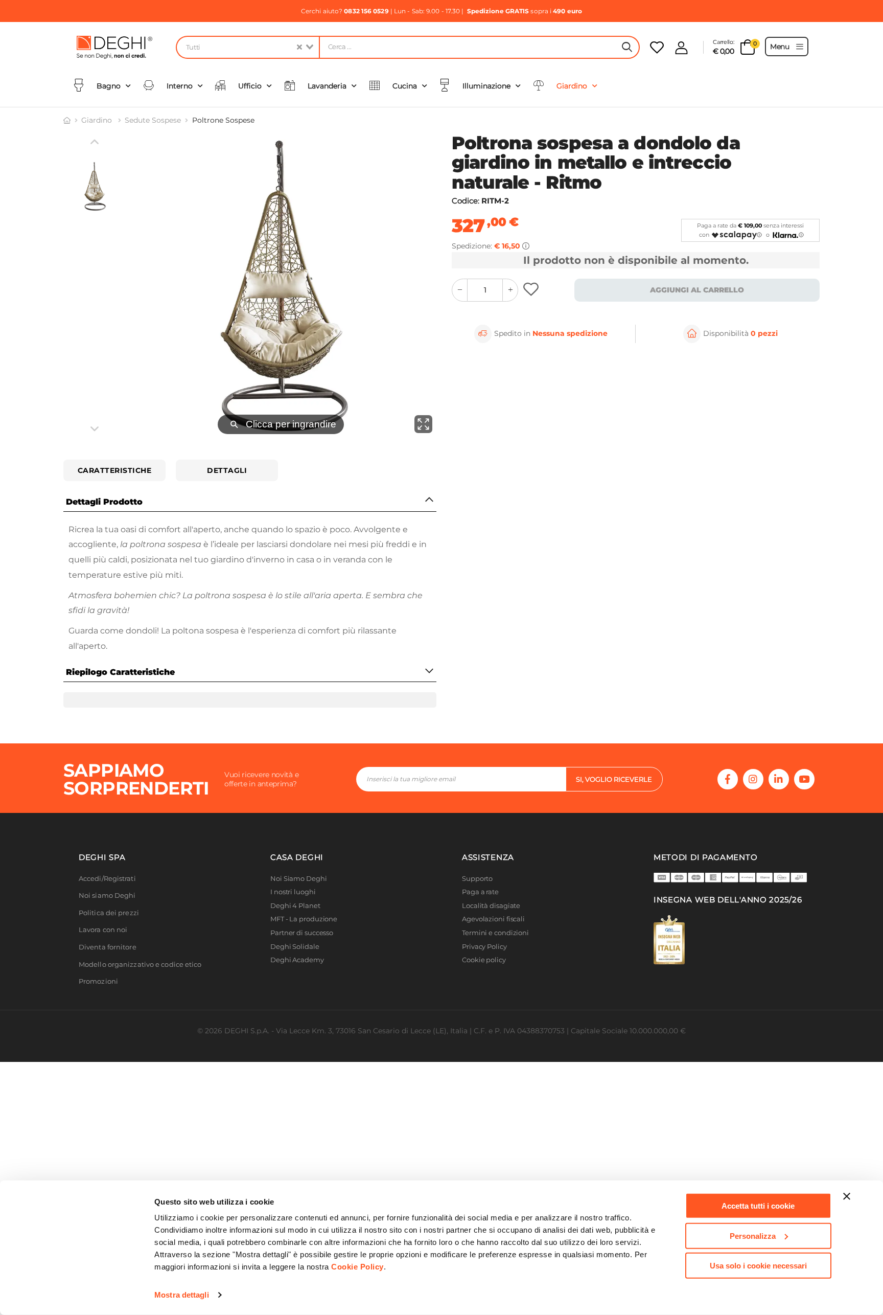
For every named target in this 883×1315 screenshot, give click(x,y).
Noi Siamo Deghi (298, 906)
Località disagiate (491, 933)
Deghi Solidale (294, 974)
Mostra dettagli (181, 1294)
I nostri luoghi (293, 919)
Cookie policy (484, 987)
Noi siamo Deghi (107, 923)
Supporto (477, 906)
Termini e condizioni (495, 960)
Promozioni (98, 1009)
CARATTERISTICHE (115, 470)
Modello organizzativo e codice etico (140, 992)
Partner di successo (301, 960)
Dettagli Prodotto (104, 502)
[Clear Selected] (299, 47)
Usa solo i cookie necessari (758, 1265)
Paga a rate (480, 919)
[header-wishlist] (657, 47)
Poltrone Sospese (223, 120)
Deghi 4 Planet (295, 933)
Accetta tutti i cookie (758, 1205)
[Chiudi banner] (846, 1196)
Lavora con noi (103, 957)
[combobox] (247, 47)
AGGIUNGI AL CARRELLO (697, 289)
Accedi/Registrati (107, 906)
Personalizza (753, 1235)
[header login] (681, 47)
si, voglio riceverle (614, 807)
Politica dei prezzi (109, 940)
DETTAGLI (227, 470)
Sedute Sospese (153, 120)
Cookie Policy (357, 1266)
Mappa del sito (486, 1001)
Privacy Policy (484, 974)
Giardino (97, 120)
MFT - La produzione (303, 946)
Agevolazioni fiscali (493, 946)
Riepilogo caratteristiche (120, 672)
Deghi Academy (297, 987)
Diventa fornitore (107, 975)
